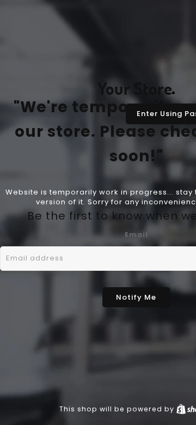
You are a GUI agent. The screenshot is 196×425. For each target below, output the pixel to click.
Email (136, 234)
